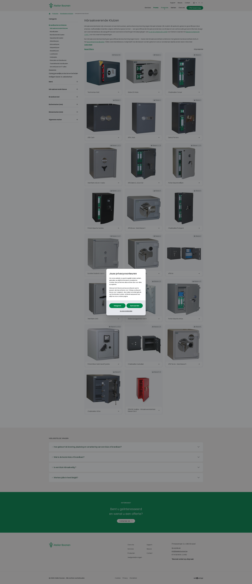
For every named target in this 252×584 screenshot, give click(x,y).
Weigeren (117, 306)
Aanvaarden (134, 306)
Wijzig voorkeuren (126, 311)
